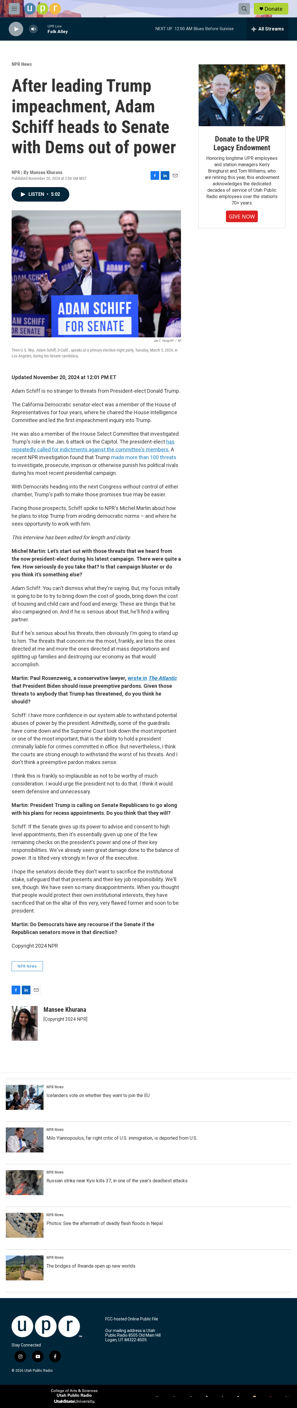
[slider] (43, 29)
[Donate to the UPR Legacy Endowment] (242, 95)
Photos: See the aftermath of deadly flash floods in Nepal (104, 1223)
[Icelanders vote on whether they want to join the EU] (25, 1097)
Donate (273, 9)
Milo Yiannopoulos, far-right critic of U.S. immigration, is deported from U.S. (121, 1138)
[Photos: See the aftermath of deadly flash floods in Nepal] (25, 1225)
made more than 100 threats (143, 457)
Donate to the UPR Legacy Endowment (241, 143)
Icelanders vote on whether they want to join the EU (98, 1095)
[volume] (33, 29)
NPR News (22, 64)
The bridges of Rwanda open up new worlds (90, 1266)
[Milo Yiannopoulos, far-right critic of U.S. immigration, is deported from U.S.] (25, 1140)
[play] (16, 29)
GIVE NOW (242, 216)
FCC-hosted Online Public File (131, 1319)
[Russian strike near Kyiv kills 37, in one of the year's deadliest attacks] (25, 1182)
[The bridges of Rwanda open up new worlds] (25, 1267)
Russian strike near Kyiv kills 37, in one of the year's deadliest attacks (117, 1180)
